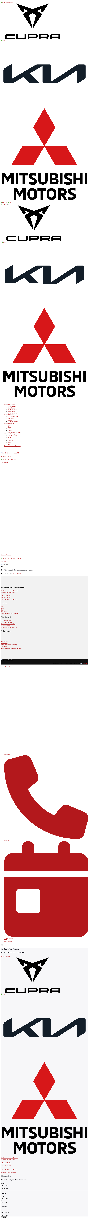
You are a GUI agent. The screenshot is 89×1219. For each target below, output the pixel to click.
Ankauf (10, 420)
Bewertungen (12, 439)
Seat (9, 425)
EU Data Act (4, 646)
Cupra (9, 427)
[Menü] (8, 204)
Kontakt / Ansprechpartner (12, 446)
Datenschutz (4, 641)
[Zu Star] (10, 202)
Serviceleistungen (6, 622)
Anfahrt (10, 437)
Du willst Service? (9, 404)
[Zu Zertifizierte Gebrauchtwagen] (4, 202)
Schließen (3, 1217)
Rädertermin (11, 408)
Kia (9, 428)
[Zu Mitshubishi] (44, 201)
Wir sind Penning (9, 434)
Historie (10, 444)
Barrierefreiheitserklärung (9, 644)
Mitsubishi (11, 430)
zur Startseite (17, 573)
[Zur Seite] (3, 40)
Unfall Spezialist (13, 409)
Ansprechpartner (13, 413)
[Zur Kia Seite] (44, 106)
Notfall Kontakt (5, 956)
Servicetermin (12, 406)
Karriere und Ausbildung (8, 624)
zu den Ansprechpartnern (8, 1172)
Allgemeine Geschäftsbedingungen (11, 648)
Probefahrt (11, 418)
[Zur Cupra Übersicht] (32, 40)
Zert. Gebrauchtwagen (14, 432)
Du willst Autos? (9, 415)
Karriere (10, 441)
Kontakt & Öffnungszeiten (9, 627)
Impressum (4, 643)
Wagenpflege (12, 411)
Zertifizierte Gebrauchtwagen (10, 613)
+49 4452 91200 (6, 596)
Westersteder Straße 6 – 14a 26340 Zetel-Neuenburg (9, 591)
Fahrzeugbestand (13, 416)
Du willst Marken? (10, 423)
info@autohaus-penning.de (9, 599)
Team (9, 442)
